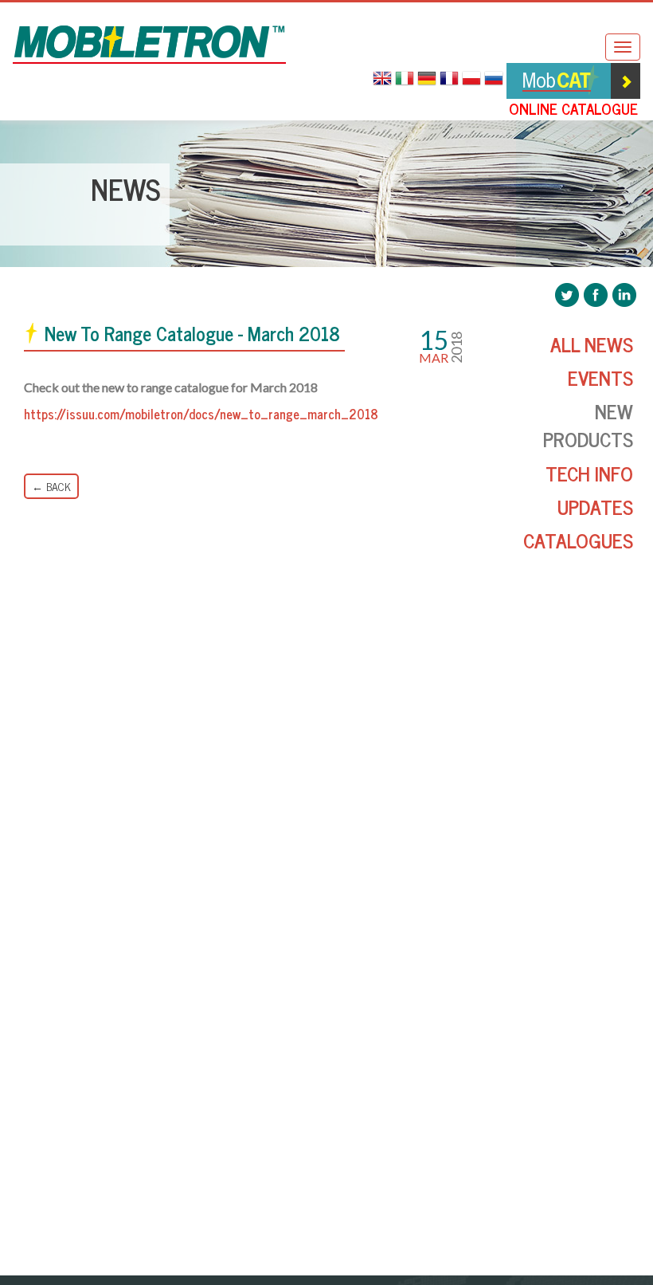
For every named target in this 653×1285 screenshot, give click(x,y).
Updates (595, 506)
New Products (588, 425)
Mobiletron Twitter (567, 295)
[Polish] (473, 79)
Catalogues (578, 540)
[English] (384, 79)
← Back (51, 486)
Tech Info (589, 473)
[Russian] (495, 79)
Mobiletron (149, 45)
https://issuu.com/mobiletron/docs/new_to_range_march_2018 (201, 413)
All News (591, 344)
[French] (451, 79)
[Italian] (406, 79)
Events (600, 377)
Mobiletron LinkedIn (624, 295)
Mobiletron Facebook (596, 295)
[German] (428, 79)
